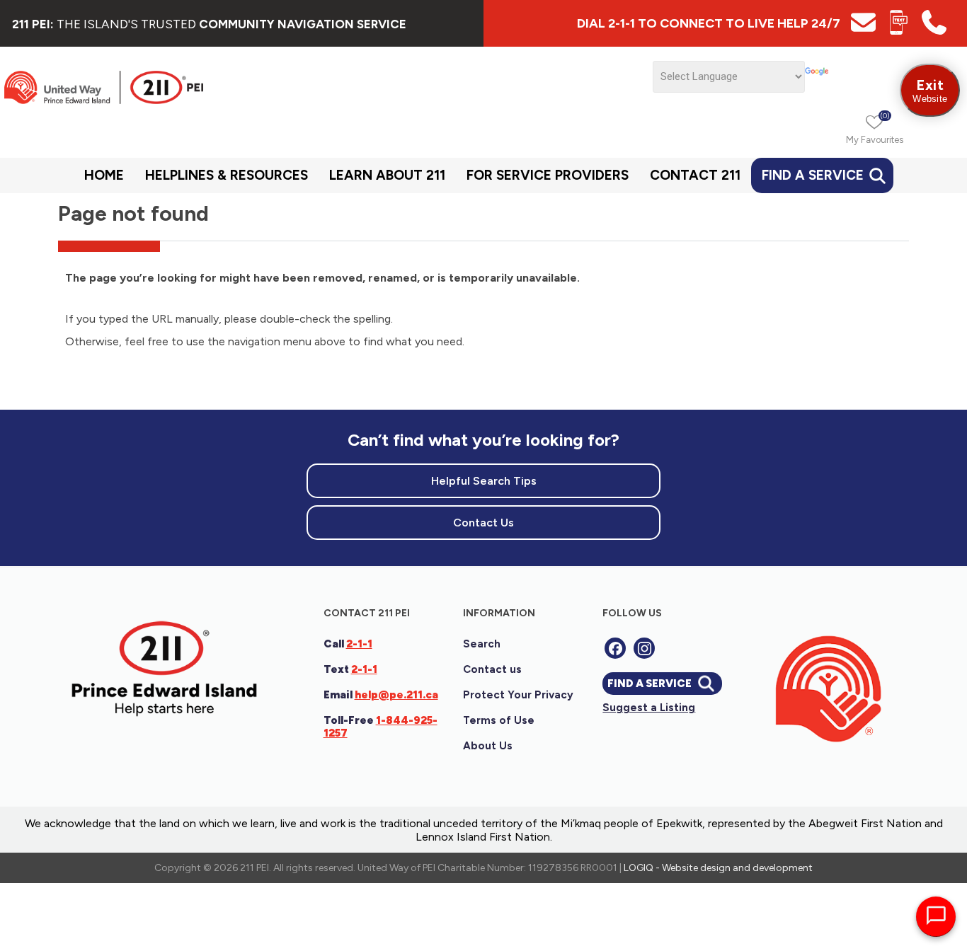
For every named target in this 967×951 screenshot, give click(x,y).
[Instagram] (644, 648)
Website (929, 90)
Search (481, 644)
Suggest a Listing (648, 707)
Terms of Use (498, 720)
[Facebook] (615, 648)
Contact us (492, 669)
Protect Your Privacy (518, 694)
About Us (488, 745)
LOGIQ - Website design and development (718, 868)
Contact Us (483, 522)
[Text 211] (898, 31)
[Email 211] (863, 31)
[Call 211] (934, 31)
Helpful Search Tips (484, 481)
